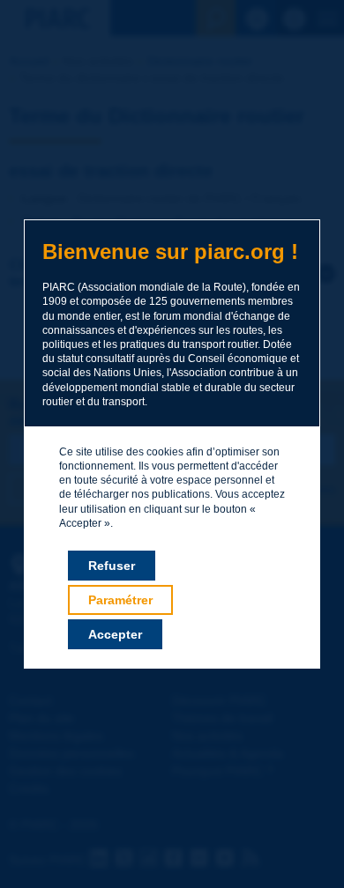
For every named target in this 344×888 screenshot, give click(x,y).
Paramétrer (120, 600)
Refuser (111, 566)
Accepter (115, 634)
